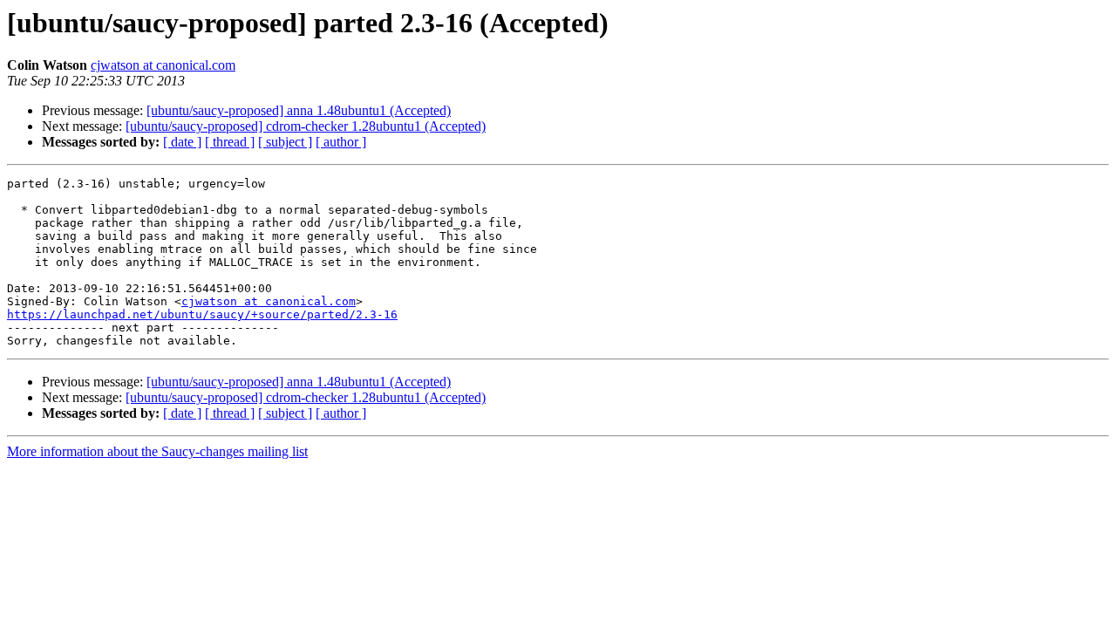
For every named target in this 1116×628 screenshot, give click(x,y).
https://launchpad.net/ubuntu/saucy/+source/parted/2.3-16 (202, 314)
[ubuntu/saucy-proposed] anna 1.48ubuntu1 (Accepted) (298, 110)
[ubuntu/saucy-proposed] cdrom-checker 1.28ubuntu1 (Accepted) (306, 126)
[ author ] (341, 141)
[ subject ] (285, 141)
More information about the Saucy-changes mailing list (157, 451)
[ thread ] (230, 141)
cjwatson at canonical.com (163, 65)
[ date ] (182, 141)
